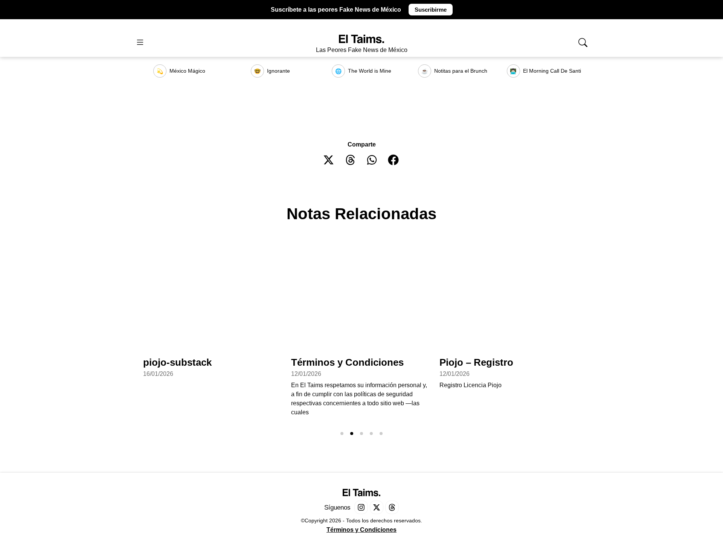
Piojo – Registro (476, 362)
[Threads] (392, 507)
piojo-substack (177, 362)
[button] (329, 159)
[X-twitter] (376, 507)
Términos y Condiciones (347, 362)
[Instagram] (361, 507)
